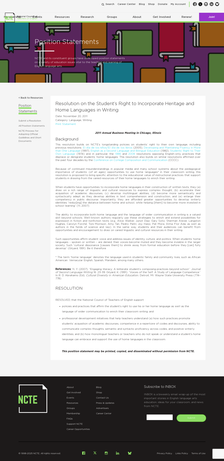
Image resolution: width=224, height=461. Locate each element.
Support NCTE (75, 424)
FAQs (70, 419)
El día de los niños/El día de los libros (107, 147)
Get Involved (162, 17)
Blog (142, 4)
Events (70, 398)
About (136, 17)
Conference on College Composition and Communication (130, 160)
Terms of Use (198, 453)
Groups (112, 17)
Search (110, 4)
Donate (162, 4)
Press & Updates (105, 403)
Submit (191, 418)
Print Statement (65, 124)
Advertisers (102, 408)
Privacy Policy (164, 453)
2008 (131, 154)
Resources (62, 17)
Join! (211, 17)
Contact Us (102, 398)
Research (87, 17)
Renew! (186, 17)
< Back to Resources (31, 98)
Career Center (127, 4)
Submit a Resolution (30, 121)
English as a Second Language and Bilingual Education (125, 150)
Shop (151, 4)
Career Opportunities (78, 429)
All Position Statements (32, 126)
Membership (73, 413)
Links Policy (181, 453)
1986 (118, 154)
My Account (178, 4)
